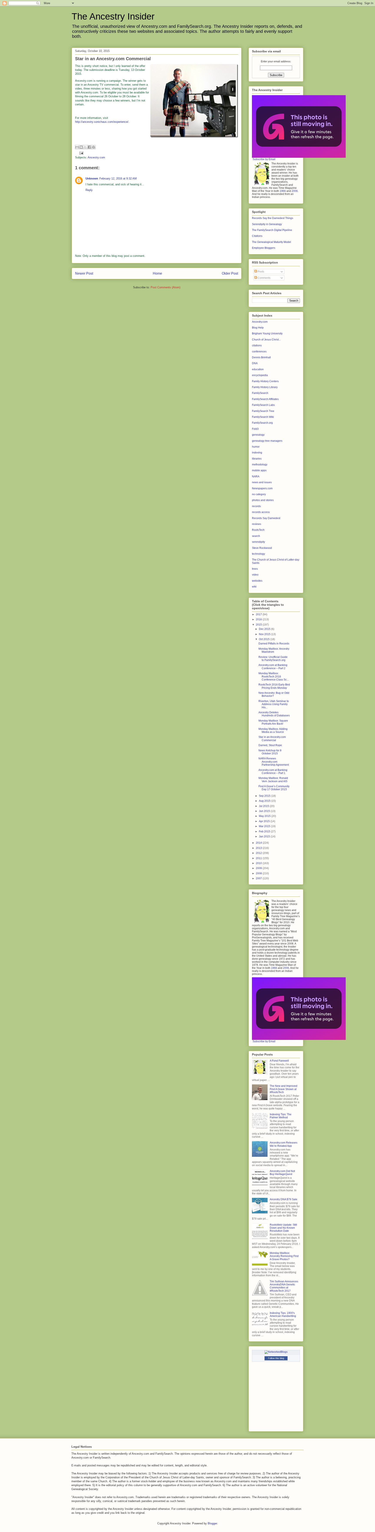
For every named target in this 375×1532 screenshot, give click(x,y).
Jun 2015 (265, 811)
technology (258, 553)
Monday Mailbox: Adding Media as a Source (273, 730)
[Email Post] (80, 152)
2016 (259, 619)
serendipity (258, 541)
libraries (257, 458)
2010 (259, 863)
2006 (295, 191)
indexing (257, 452)
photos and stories (263, 500)
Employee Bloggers (263, 247)
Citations (257, 235)
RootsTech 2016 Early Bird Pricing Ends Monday (274, 686)
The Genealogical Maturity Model (271, 242)
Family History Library (265, 387)
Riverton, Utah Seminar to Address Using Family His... (273, 704)
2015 (259, 624)
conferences (259, 351)
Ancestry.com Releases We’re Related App (283, 1144)
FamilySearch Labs (263, 405)
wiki (254, 586)
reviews (256, 524)
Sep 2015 (265, 795)
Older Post (230, 273)
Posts (260, 271)
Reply (89, 190)
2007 (259, 878)
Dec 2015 (265, 629)
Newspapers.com (262, 488)
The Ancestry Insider (113, 16)
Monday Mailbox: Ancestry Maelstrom (273, 650)
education (258, 369)
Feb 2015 (265, 831)
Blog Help (258, 327)
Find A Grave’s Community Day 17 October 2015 (273, 788)
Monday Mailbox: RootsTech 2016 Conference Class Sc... (273, 676)
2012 (259, 853)
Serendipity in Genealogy (267, 224)
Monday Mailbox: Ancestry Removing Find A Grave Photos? (284, 1256)
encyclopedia (260, 375)
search (256, 536)
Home (157, 273)
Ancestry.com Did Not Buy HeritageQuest (282, 1173)
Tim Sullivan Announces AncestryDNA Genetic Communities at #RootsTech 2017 (284, 1286)
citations (257, 345)
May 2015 (265, 816)
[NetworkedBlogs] (276, 1351)
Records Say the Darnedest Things (272, 218)
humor (256, 446)
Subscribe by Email (264, 159)
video (255, 574)
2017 (259, 614)
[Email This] (77, 147)
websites (257, 580)
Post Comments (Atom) (165, 287)
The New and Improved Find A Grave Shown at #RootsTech (283, 1089)
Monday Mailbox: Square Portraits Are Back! (273, 722)
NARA (255, 476)
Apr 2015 (264, 821)
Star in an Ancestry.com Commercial (272, 738)
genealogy (258, 434)
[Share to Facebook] (89, 147)
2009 (259, 868)
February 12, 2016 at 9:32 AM (118, 178)
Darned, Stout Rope (270, 745)
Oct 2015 (264, 639)
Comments (263, 277)
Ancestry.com (96, 157)
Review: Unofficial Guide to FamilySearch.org (273, 659)
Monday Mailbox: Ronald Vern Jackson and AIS (273, 780)
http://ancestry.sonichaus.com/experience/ (101, 121)
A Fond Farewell (279, 1060)
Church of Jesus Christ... (266, 339)
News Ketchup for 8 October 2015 (269, 752)
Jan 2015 (265, 836)
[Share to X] (85, 147)
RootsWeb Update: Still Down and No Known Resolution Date (283, 1228)
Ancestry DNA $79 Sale (283, 1199)
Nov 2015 (265, 634)
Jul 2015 (264, 806)
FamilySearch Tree (263, 411)
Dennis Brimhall (261, 357)
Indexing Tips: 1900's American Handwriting (283, 1314)
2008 (259, 873)
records (256, 506)
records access (261, 512)
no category (259, 494)
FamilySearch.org (262, 422)
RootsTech (258, 529)
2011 (259, 858)
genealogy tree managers (267, 440)
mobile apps (259, 470)
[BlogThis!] (81, 147)
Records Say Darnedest (266, 518)
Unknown (92, 178)
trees (255, 568)
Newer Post (84, 273)
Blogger (212, 1523)
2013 (259, 848)
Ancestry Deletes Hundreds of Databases (274, 714)
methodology (259, 464)
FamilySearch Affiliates (265, 399)
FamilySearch (260, 393)
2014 (259, 842)
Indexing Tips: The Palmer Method (280, 1116)
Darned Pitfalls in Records (273, 643)
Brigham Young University (267, 333)
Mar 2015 (265, 826)
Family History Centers (265, 381)
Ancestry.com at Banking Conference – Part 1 (272, 771)
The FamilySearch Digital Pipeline (272, 230)
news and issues (262, 482)
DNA (255, 363)
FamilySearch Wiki (263, 416)
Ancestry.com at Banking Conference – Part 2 (272, 667)
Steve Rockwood (262, 547)
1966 (283, 191)
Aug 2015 (265, 800)
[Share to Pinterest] (93, 147)
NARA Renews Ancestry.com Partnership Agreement (273, 761)
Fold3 (255, 428)
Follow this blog (276, 1358)
